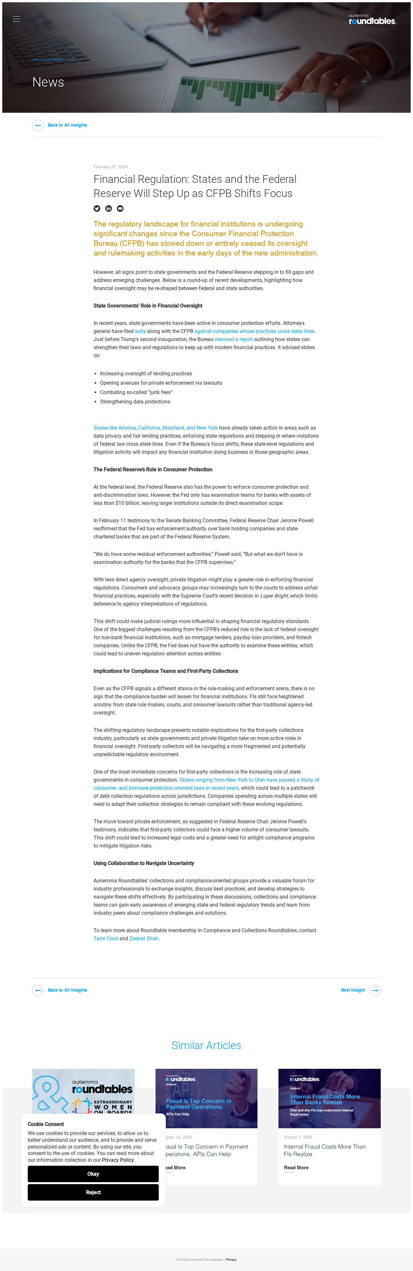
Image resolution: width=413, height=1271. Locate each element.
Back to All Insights (67, 125)
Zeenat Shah (143, 938)
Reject (93, 1192)
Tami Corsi (106, 938)
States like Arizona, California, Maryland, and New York (156, 428)
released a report (234, 339)
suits (140, 331)
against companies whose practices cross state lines (254, 331)
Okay (93, 1174)
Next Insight (353, 990)
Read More (173, 1167)
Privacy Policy (118, 1160)
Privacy (231, 1259)
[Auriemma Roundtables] (373, 19)
